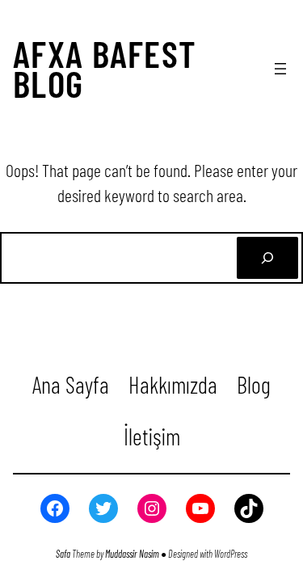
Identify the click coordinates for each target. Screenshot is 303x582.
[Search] (267, 258)
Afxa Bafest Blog (105, 68)
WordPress (230, 553)
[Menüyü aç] (280, 68)
